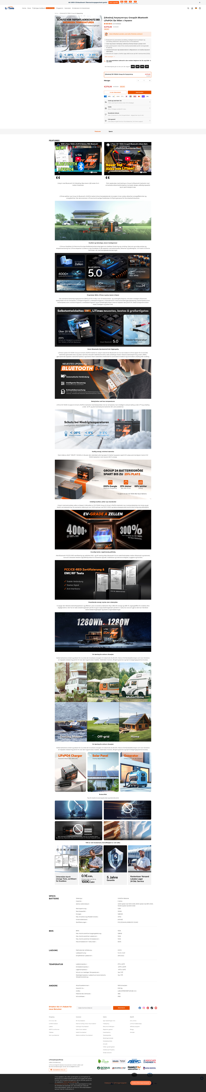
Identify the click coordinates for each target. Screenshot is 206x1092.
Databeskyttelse (107, 1041)
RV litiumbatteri (80, 1020)
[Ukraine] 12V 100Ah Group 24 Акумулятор (71, 13)
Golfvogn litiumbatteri (82, 1026)
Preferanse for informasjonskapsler (116, 1083)
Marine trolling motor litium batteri (86, 1023)
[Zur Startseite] (13, 7)
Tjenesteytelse (107, 1035)
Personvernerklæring (61, 1084)
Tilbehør (51, 1032)
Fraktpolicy (106, 1023)
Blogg (132, 1029)
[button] (200, 8)
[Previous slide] (57, 39)
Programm (59, 8)
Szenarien (68, 8)
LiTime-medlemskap (136, 1023)
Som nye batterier (54, 1035)
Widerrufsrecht (107, 1052)
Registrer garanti (108, 1029)
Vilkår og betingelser (109, 1047)
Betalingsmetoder (108, 1038)
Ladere (51, 1026)
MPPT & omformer (54, 1029)
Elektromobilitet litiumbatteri (84, 1035)
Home (24, 8)
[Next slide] (99, 39)
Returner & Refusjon (108, 1026)
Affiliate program (135, 1026)
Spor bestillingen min (109, 1020)
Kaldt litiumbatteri (81, 1032)
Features (98, 131)
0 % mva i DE (52, 1020)
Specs (111, 131)
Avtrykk (105, 1044)
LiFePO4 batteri (53, 1023)
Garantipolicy (106, 1032)
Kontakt (132, 1032)
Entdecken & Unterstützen (81, 8)
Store (29, 8)
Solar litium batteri (81, 1029)
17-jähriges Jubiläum (38, 8)
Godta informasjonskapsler (140, 1083)
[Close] (200, 2)
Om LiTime (133, 1020)
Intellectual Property (109, 1049)
